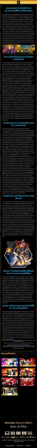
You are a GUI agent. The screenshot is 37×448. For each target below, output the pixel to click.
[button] (18, 2)
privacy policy (10, 445)
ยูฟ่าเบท (9, 215)
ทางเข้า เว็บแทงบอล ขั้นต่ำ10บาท (18, 346)
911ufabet (12, 277)
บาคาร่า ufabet (28, 440)
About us (28, 445)
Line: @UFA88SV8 (9, 339)
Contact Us (20, 445)
